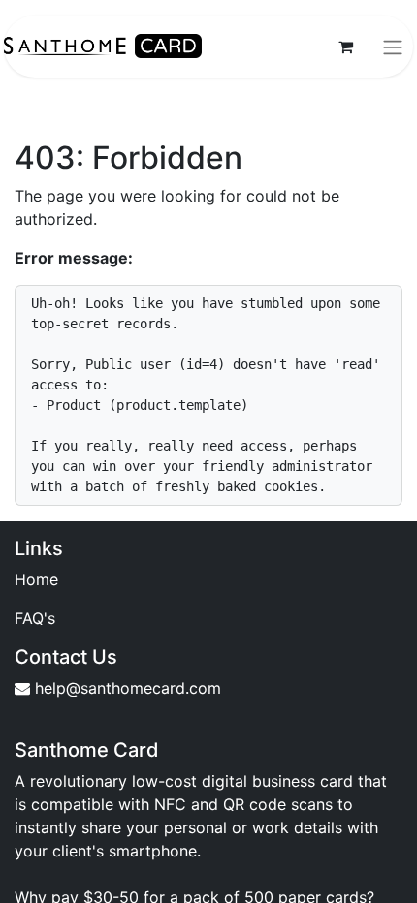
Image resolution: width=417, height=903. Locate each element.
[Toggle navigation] (392, 46)
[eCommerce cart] (345, 46)
